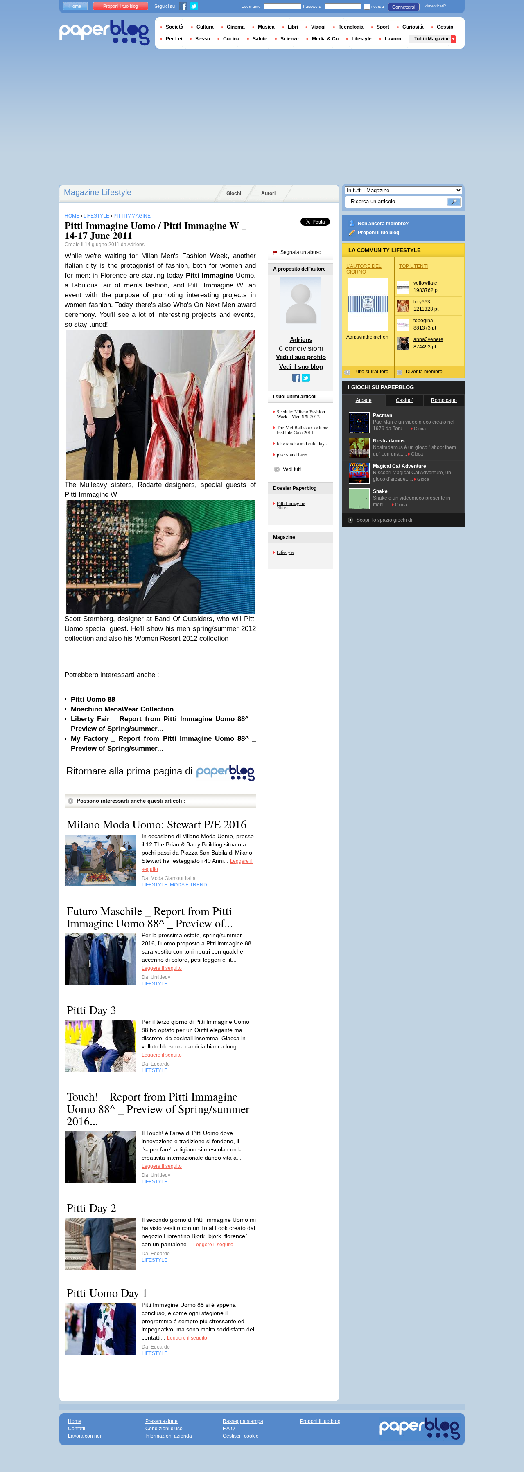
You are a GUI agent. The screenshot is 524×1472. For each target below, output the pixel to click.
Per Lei (174, 39)
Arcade (364, 400)
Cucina (231, 39)
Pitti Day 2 (91, 1207)
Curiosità (413, 27)
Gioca (420, 428)
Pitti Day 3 (91, 1009)
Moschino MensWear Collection (122, 709)
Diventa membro (424, 372)
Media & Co (325, 39)
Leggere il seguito (162, 968)
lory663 (421, 302)
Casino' (404, 400)
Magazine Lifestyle (97, 192)
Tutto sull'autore (370, 372)
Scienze (289, 39)
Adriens (136, 244)
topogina (423, 320)
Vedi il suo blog (301, 366)
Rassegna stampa (243, 1421)
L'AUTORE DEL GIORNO (364, 269)
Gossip (445, 27)
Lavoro (393, 39)
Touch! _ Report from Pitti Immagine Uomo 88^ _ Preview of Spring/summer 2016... (158, 1108)
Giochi (233, 193)
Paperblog (104, 33)
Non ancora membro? (383, 224)
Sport (383, 27)
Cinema (236, 27)
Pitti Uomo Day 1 (107, 1292)
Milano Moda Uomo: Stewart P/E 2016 (156, 824)
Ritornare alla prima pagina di (130, 770)
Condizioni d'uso (164, 1429)
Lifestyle (285, 552)
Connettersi (403, 6)
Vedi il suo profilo (301, 356)
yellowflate (425, 283)
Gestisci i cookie (241, 1436)
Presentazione (161, 1421)
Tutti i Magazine (432, 39)
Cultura (205, 27)
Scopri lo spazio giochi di (384, 520)
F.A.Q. (229, 1429)
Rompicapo (444, 400)
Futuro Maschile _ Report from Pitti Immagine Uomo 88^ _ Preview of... (150, 917)
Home (75, 6)
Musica (266, 27)
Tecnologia (351, 27)
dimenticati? (435, 6)
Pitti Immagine (291, 503)
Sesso (202, 39)
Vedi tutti (292, 469)
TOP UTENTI (413, 266)
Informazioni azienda (168, 1436)
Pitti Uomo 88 (93, 699)
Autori (268, 193)
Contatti (76, 1429)
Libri (293, 27)
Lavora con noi (84, 1436)
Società (174, 27)
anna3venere (428, 339)
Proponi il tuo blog (378, 233)
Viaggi (318, 27)
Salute (260, 39)
